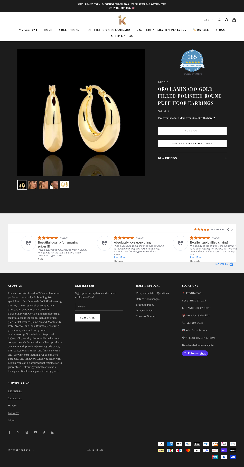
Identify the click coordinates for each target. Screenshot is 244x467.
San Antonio (15, 398)
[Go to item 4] (54, 184)
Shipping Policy (145, 304)
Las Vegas (13, 413)
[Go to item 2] (32, 184)
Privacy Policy (144, 310)
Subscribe (87, 317)
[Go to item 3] (43, 184)
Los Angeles (15, 390)
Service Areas (122, 36)
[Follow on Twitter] (18, 432)
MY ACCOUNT (28, 30)
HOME (48, 30)
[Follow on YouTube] (35, 432)
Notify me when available (192, 143)
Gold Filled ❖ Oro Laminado (108, 30)
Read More (109, 257)
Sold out (192, 130)
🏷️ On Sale (201, 30)
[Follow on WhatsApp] (52, 432)
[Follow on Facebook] (9, 432)
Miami (11, 420)
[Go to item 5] (64, 184)
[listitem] (196, 249)
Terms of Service (146, 316)
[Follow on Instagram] (27, 432)
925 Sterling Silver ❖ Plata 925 (161, 30)
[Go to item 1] (22, 185)
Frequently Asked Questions (152, 293)
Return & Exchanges (148, 298)
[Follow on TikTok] (44, 432)
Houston (13, 405)
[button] (228, 229)
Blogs (220, 30)
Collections (69, 30)
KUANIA (163, 82)
